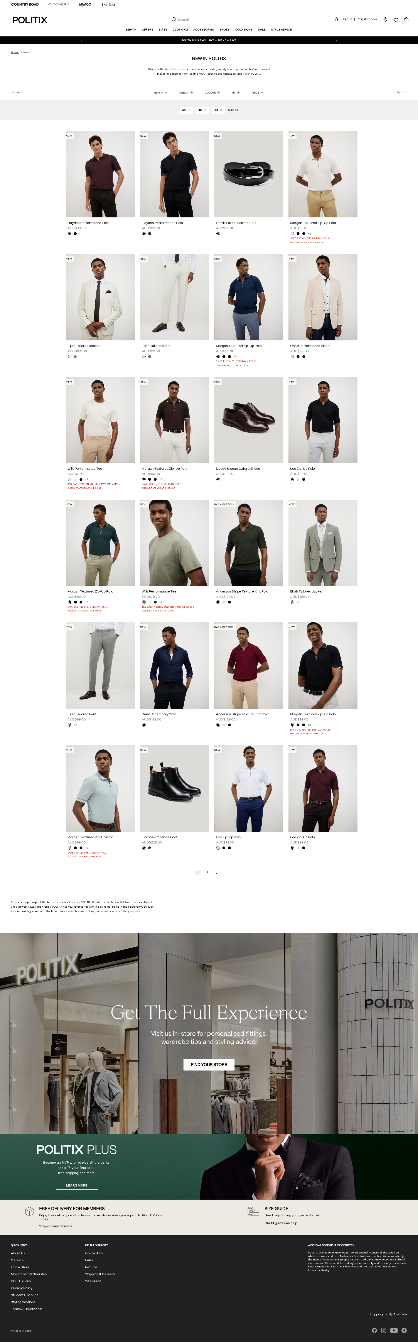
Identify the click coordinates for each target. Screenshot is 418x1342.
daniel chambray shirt (159, 714)
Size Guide (93, 1281)
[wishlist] (393, 20)
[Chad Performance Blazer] (322, 297)
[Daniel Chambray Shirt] (174, 665)
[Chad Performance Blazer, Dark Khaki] (304, 357)
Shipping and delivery (55, 1226)
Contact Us (94, 1253)
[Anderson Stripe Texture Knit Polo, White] (224, 602)
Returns (91, 1267)
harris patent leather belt (236, 223)
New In (131, 29)
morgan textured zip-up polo (313, 223)
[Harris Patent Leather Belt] (248, 174)
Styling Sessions (23, 1302)
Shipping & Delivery (100, 1274)
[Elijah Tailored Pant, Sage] (149, 357)
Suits (163, 29)
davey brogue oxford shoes (238, 468)
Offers (147, 29)
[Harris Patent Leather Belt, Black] (218, 234)
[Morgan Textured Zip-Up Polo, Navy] (304, 234)
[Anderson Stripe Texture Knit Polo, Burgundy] (229, 602)
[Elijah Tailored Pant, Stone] (144, 357)
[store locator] (383, 19)
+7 (86, 479)
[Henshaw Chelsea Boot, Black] (144, 848)
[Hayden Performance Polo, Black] (75, 234)
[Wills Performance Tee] (100, 420)
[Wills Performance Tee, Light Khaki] (144, 602)
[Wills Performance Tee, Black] (81, 479)
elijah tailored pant (156, 346)
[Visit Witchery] (58, 4)
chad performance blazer (310, 346)
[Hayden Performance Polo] (100, 174)
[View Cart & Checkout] (406, 20)
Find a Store (20, 1267)
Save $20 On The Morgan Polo (310, 238)
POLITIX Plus (21, 1281)
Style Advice (281, 29)
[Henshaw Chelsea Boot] (174, 788)
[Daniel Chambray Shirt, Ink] (144, 725)
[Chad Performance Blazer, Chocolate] (298, 357)
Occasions (244, 29)
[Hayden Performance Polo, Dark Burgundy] (69, 234)
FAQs (89, 1260)
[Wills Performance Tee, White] (75, 479)
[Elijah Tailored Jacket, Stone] (69, 357)
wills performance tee (84, 468)
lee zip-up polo (302, 468)
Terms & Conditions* (26, 1309)
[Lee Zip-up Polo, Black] (292, 479)
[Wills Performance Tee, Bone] (69, 479)
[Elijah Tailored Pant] (174, 297)
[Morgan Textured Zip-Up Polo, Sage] (69, 848)
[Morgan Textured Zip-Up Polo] (322, 174)
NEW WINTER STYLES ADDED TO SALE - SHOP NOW (209, 40)
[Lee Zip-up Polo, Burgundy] (304, 479)
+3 (309, 234)
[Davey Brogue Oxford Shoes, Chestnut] (218, 479)
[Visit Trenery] (108, 4)
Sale (262, 29)
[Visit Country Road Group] (25, 4)
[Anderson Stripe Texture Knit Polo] (248, 543)
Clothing (180, 29)
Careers (17, 1260)
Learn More (76, 1185)
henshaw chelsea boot (159, 837)
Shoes (224, 29)
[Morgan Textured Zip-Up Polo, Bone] (292, 234)
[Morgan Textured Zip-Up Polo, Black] (298, 234)
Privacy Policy (21, 1288)
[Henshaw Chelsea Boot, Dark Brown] (149, 848)
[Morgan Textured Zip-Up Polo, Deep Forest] (69, 602)
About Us (18, 1253)
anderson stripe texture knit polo (242, 591)
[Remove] (189, 110)
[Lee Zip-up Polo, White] (298, 479)
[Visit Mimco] (85, 4)
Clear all (233, 110)
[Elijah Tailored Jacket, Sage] (75, 357)
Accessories (203, 29)
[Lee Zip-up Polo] (322, 420)
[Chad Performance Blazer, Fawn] (292, 357)
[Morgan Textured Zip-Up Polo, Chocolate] (229, 357)
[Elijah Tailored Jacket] (100, 297)
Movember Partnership (29, 1274)
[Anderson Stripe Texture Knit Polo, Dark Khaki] (218, 602)
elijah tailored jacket (83, 346)
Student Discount (24, 1295)
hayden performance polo (88, 223)
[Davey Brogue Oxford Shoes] (248, 420)
